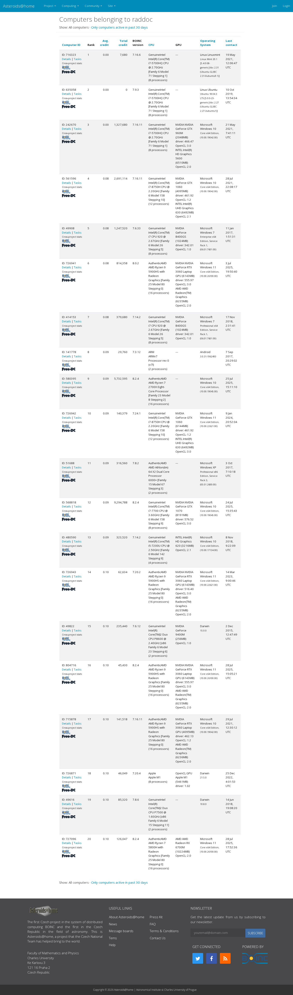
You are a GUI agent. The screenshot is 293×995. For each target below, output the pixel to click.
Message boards (121, 931)
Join (274, 6)
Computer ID (71, 45)
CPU (151, 45)
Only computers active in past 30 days (119, 27)
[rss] (225, 958)
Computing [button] (69, 6)
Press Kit (156, 917)
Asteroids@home (19, 6)
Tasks (78, 59)
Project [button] (49, 6)
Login (286, 6)
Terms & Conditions (164, 931)
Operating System (207, 43)
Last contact (231, 43)
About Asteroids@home (126, 917)
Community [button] (92, 6)
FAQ (153, 924)
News (113, 924)
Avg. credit (104, 43)
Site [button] (110, 6)
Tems (113, 938)
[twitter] (197, 958)
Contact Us (158, 938)
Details (66, 59)
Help (112, 945)
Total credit (123, 43)
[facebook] (211, 958)
